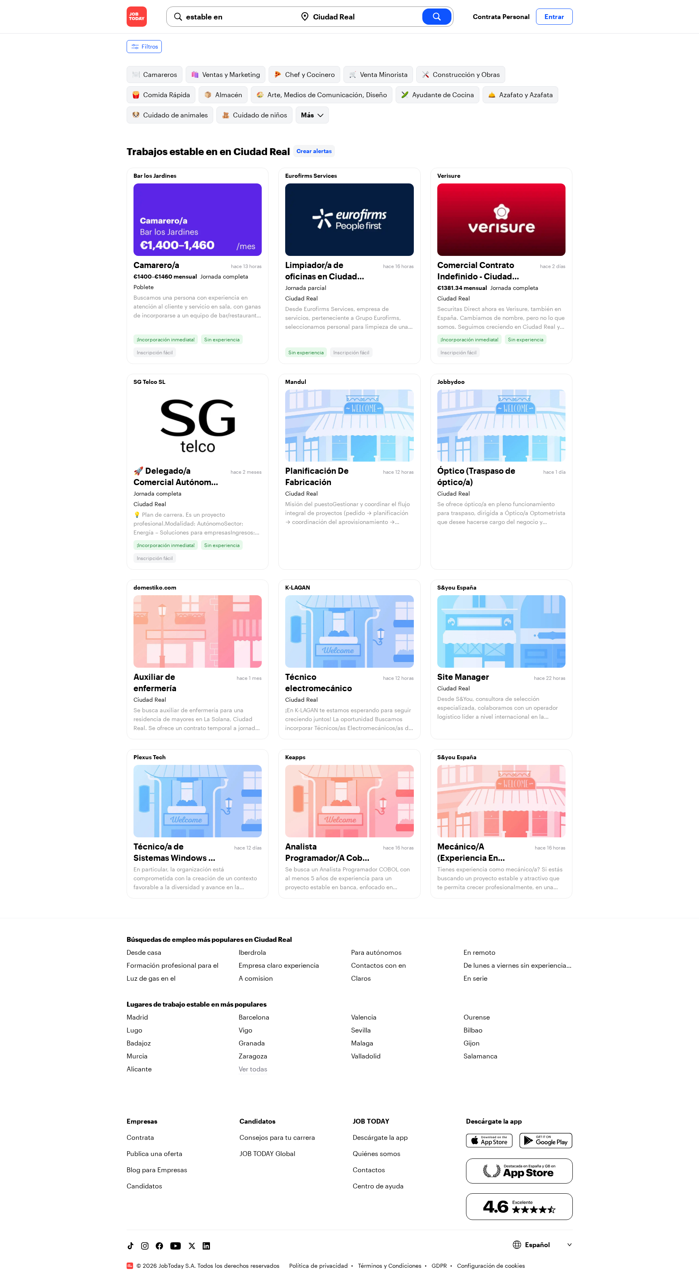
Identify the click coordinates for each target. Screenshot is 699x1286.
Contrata (140, 1137)
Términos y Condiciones (390, 1265)
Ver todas (253, 1069)
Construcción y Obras (466, 74)
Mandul (295, 381)
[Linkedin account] (206, 1246)
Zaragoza (253, 1056)
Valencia (364, 1017)
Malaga (362, 1043)
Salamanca (481, 1056)
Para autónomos (376, 952)
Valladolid (366, 1056)
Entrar (554, 16)
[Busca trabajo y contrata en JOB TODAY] (137, 16)
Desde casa (144, 952)
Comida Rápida (166, 94)
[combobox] (238, 16)
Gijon (472, 1043)
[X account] (191, 1246)
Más (307, 115)
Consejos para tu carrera (277, 1137)
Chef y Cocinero (310, 74)
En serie (475, 978)
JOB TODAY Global (267, 1153)
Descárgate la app (380, 1137)
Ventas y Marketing (231, 74)
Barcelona (254, 1017)
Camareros (160, 74)
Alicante (139, 1069)
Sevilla (361, 1030)
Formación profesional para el (172, 965)
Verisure (448, 175)
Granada (252, 1043)
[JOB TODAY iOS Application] (489, 1141)
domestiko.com (154, 587)
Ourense (477, 1017)
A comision (256, 978)
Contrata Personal (501, 16)
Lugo (134, 1030)
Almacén (228, 94)
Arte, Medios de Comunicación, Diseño (327, 94)
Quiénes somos (376, 1153)
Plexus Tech (149, 757)
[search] (436, 17)
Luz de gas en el (151, 978)
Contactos (369, 1169)
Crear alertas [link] (314, 150)
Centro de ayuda (378, 1186)
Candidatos (144, 1186)
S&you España (457, 587)
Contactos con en (378, 965)
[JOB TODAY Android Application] (545, 1141)
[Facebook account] (159, 1246)
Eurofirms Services (311, 175)
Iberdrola (252, 952)
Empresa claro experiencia (279, 965)
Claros (361, 978)
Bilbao (473, 1030)
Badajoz (139, 1043)
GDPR (439, 1265)
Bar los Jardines (154, 175)
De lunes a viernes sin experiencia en (515, 965)
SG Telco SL (149, 381)
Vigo (245, 1030)
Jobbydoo (451, 381)
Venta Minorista (384, 74)
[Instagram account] (144, 1246)
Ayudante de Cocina (443, 94)
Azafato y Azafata (526, 94)
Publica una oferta (154, 1153)
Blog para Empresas (157, 1169)
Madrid (137, 1017)
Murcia (137, 1056)
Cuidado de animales (175, 115)
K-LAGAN (297, 587)
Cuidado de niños (260, 115)
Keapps (295, 757)
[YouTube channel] (175, 1246)
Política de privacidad (318, 1265)
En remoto (480, 952)
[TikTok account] (130, 1246)
